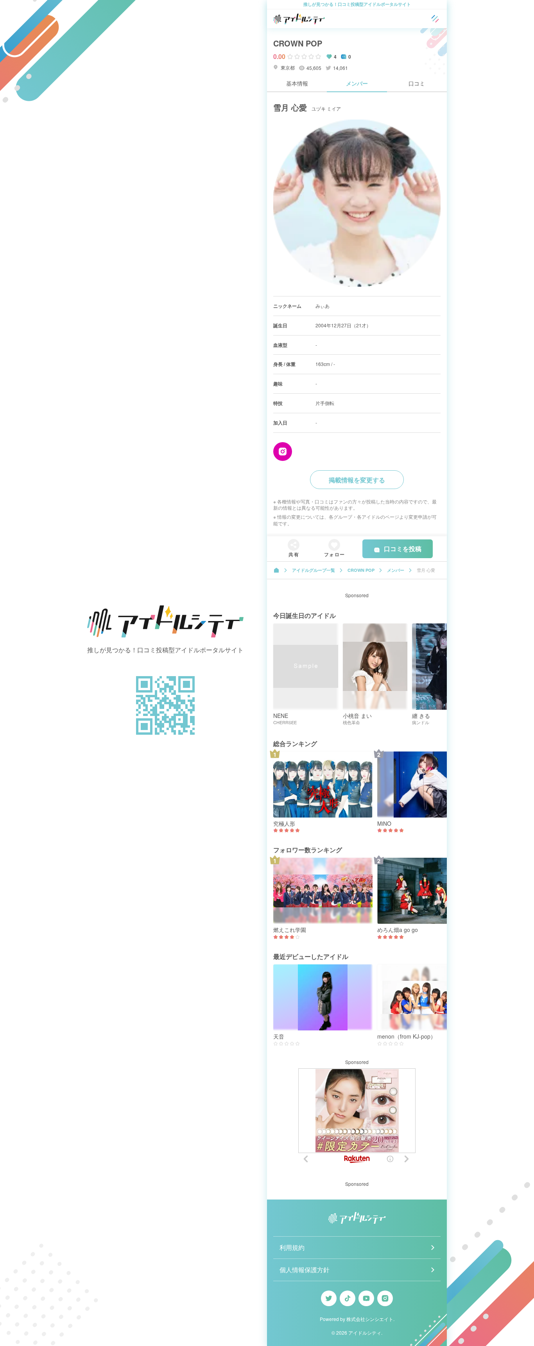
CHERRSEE (285, 722)
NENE (280, 715)
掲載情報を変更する (357, 479)
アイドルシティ (364, 1332)
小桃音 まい (357, 715)
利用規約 (292, 1247)
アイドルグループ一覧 (313, 570)
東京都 (287, 67)
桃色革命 (351, 722)
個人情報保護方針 (305, 1269)
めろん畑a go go (397, 930)
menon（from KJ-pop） (406, 1036)
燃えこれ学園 (289, 930)
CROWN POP (297, 43)
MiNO (384, 823)
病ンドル (420, 722)
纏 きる (421, 715)
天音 (278, 1036)
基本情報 (297, 83)
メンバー (357, 83)
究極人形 (284, 823)
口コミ (417, 83)
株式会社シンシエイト (369, 1319)
